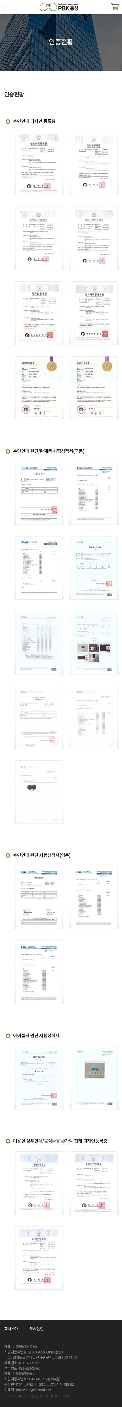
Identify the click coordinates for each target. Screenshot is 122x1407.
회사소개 (11, 1329)
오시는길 (36, 1329)
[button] (7, 7)
